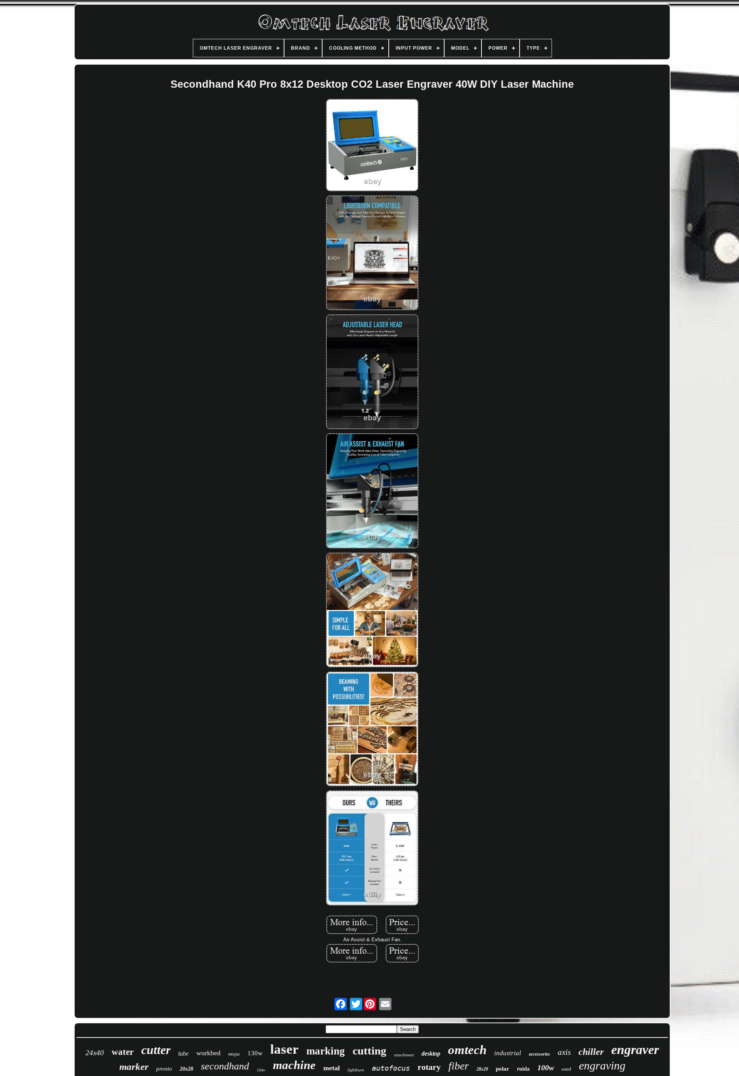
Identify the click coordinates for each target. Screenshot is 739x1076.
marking (325, 1051)
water (123, 1052)
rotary (429, 1067)
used (566, 1069)
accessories (539, 1054)
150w (261, 1070)
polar (502, 1069)
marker (134, 1066)
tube (183, 1053)
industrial (507, 1053)
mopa (234, 1054)
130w (254, 1053)
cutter (156, 1050)
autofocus (391, 1068)
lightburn (356, 1070)
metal (331, 1068)
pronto (164, 1069)
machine (294, 1065)
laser (284, 1049)
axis (564, 1052)
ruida (523, 1069)
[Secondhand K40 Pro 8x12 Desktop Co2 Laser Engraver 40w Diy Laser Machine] (372, 145)
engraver (635, 1050)
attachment (404, 1055)
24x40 (94, 1053)
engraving (602, 1065)
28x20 (482, 1069)
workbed (208, 1053)
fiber (458, 1066)
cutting (369, 1050)
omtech (467, 1050)
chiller (591, 1052)
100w (545, 1067)
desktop (430, 1053)
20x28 (186, 1069)
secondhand (225, 1066)
